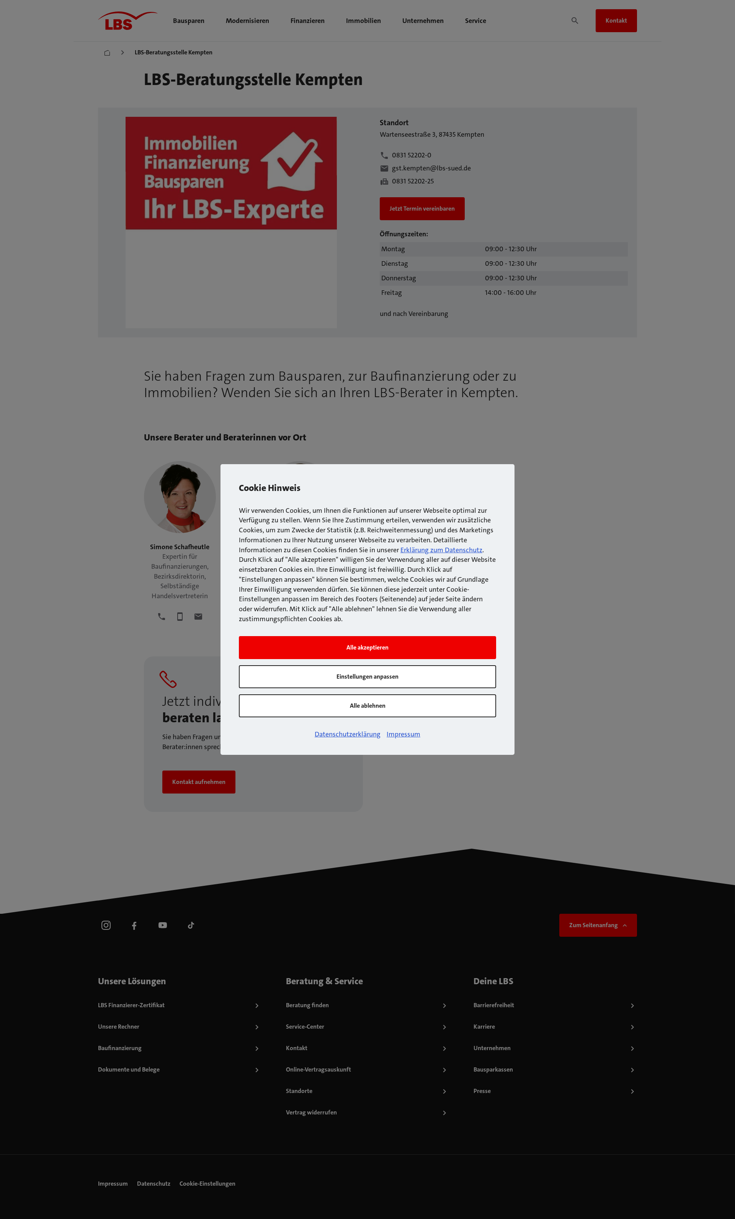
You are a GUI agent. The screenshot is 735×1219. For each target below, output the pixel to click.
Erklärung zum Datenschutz (441, 550)
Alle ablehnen (367, 706)
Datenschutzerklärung (348, 734)
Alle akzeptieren (367, 647)
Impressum (403, 734)
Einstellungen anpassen (367, 676)
